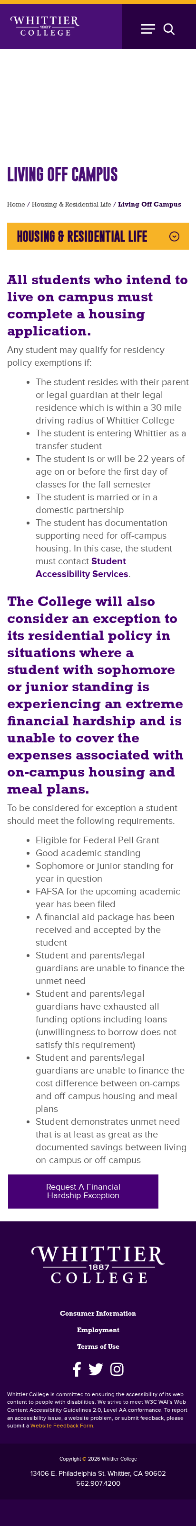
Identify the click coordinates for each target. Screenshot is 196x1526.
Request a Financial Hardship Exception (83, 1191)
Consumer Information (98, 1314)
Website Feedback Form (61, 1425)
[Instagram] (117, 1369)
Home (16, 204)
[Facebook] (76, 1369)
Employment (98, 1330)
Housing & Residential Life (71, 204)
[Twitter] (96, 1369)
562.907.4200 (98, 1484)
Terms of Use (98, 1347)
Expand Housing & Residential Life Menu (174, 236)
